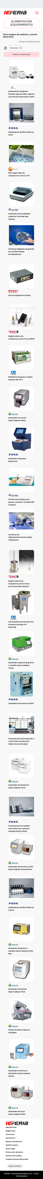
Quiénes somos (12, 1145)
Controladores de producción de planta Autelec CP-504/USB (21, 624)
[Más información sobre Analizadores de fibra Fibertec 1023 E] (21, 888)
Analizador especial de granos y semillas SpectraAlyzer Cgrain (21, 665)
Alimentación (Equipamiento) (22, 23)
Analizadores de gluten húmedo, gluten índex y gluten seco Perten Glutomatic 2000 (21, 94)
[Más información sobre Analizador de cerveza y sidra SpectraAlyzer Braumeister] (21, 847)
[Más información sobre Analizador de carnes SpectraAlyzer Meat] (21, 398)
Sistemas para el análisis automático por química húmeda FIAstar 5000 (19, 828)
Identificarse (11, 1127)
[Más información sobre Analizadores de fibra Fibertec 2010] (21, 113)
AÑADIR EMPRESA (15, 1166)
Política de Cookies (14, 1156)
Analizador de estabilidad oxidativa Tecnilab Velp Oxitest (19, 216)
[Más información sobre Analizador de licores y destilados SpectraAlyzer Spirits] (21, 1051)
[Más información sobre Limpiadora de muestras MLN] (21, 684)
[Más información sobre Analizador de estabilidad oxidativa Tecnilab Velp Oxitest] (21, 194)
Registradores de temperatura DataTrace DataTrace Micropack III (19, 584)
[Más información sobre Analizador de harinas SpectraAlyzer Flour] (21, 970)
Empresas (14, 48)
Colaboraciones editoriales (17, 1159)
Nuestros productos (14, 1141)
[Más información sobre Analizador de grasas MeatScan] (21, 439)
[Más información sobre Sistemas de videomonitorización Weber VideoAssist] (21, 521)
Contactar (10, 1134)
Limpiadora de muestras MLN (20, 703)
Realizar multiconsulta (21, 54)
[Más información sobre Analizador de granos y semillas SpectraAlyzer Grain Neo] (21, 929)
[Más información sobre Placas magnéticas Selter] (21, 276)
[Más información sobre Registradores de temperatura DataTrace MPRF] (21, 317)
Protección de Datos (14, 1152)
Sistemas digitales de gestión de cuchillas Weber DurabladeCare (21, 252)
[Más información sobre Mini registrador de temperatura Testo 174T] (21, 153)
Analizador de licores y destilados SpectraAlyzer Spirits (19, 1073)
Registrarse (10, 1131)
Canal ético (10, 1138)
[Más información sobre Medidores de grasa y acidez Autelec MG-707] (21, 357)
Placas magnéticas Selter (19, 295)
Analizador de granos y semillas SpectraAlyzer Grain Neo (20, 951)
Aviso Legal (10, 1149)
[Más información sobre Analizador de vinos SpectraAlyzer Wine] (21, 1092)
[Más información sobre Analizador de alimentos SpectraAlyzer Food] (21, 766)
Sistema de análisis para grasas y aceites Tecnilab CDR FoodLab (21, 502)
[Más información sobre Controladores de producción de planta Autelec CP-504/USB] (21, 602)
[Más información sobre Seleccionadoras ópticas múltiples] (21, 1010)
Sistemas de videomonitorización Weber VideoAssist (20, 537)
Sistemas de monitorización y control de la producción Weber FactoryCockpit (21, 741)
